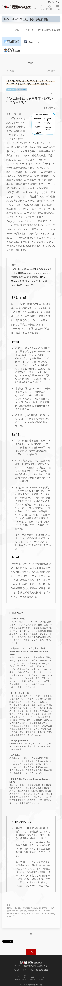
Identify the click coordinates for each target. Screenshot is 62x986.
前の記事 (10, 70)
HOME (16, 30)
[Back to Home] (16, 7)
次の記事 (51, 70)
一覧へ (31, 62)
